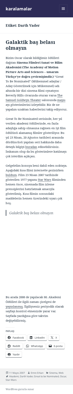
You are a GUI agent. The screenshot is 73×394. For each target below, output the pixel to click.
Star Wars (44, 179)
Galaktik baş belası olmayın (30, 44)
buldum (11, 175)
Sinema (53, 372)
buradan (31, 147)
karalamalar (19, 9)
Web (61, 372)
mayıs (61, 100)
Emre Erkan (37, 372)
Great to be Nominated (46, 376)
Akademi (14, 376)
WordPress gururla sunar (20, 389)
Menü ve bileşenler (63, 12)
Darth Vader (26, 376)
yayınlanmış (14, 306)
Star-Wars (11, 380)
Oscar (63, 376)
